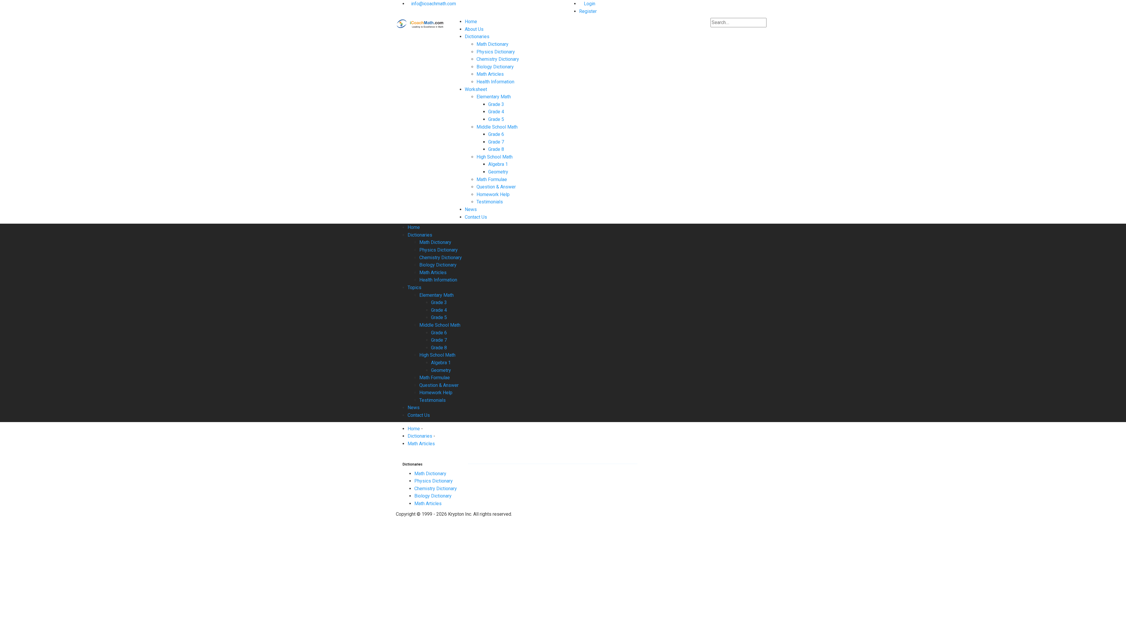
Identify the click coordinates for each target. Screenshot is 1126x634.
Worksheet (476, 89)
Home (471, 21)
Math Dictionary (492, 44)
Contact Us (476, 217)
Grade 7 (496, 142)
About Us (474, 29)
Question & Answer (496, 187)
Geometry (498, 172)
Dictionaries (477, 36)
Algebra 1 (498, 164)
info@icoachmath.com (433, 3)
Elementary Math (493, 97)
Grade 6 (496, 134)
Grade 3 (496, 104)
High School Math (494, 157)
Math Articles (490, 74)
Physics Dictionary (495, 52)
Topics (414, 287)
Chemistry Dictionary (497, 59)
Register (588, 11)
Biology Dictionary (495, 67)
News (471, 209)
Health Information (495, 82)
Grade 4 (496, 111)
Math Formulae (491, 179)
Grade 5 (496, 119)
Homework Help (493, 194)
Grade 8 (496, 149)
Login (589, 3)
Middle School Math (497, 127)
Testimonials (489, 202)
